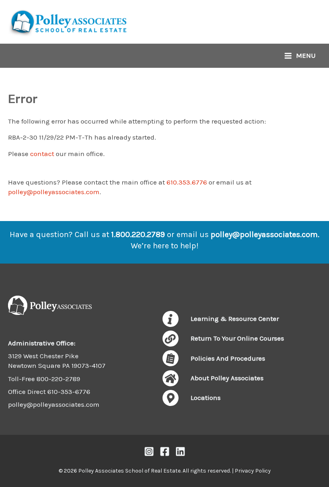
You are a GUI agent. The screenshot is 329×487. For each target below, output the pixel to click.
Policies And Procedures (228, 358)
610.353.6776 (187, 182)
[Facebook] (165, 451)
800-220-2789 (58, 379)
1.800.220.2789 (138, 234)
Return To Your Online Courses (237, 338)
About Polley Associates (227, 378)
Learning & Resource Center (235, 319)
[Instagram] (149, 451)
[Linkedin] (180, 451)
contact (42, 154)
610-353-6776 (68, 392)
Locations (206, 398)
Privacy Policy (253, 470)
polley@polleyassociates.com (54, 192)
